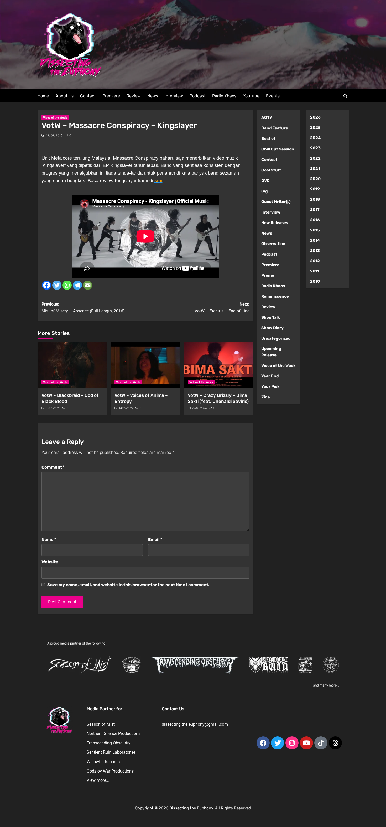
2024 (315, 137)
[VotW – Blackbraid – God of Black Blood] (72, 365)
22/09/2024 (199, 408)
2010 (315, 281)
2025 (315, 127)
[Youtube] (306, 742)
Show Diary (272, 328)
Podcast (198, 95)
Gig (264, 191)
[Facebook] (46, 285)
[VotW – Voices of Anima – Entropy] (145, 365)
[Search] (345, 96)
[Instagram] (292, 742)
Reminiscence (275, 296)
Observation (273, 243)
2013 (315, 250)
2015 (315, 230)
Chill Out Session (277, 149)
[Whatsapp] (67, 285)
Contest (269, 159)
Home (43, 95)
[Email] (87, 285)
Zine (265, 397)
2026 (315, 117)
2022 (315, 158)
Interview (174, 95)
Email (155, 539)
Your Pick (270, 386)
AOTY (266, 117)
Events (273, 95)
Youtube (251, 95)
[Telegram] (77, 285)
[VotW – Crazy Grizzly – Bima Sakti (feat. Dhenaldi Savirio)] (218, 365)
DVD (265, 180)
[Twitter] (56, 285)
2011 (314, 271)
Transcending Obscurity (109, 742)
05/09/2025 (53, 408)
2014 (315, 240)
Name (48, 539)
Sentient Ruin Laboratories (111, 752)
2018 (315, 199)
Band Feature (274, 128)
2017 (315, 209)
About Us (64, 95)
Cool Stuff (271, 170)
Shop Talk (270, 317)
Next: (222, 307)
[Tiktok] (320, 742)
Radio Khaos (224, 95)
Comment (53, 467)
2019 (315, 189)
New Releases (274, 222)
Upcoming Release (271, 351)
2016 (315, 219)
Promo (267, 275)
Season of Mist (101, 724)
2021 (315, 168)
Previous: (83, 307)
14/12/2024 (126, 408)
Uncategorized (275, 338)
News (152, 95)
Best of (268, 138)
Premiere (111, 95)
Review (134, 95)
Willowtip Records (103, 761)
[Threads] (335, 742)
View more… (98, 780)
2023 (315, 148)
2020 (315, 178)
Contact (88, 95)
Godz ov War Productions (110, 771)
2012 (315, 260)
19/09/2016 (54, 135)
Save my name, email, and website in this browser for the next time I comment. (128, 584)
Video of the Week (55, 117)
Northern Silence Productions (113, 733)
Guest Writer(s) (276, 201)
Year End (270, 376)
